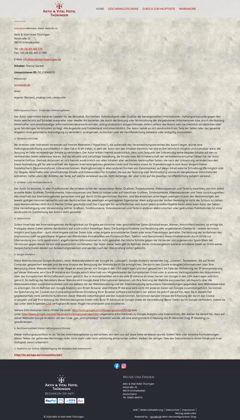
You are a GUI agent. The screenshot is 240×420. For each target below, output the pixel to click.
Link (48, 303)
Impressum (188, 409)
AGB (135, 409)
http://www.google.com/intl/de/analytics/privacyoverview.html (60, 314)
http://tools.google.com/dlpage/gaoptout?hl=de (101, 310)
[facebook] (116, 365)
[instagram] (123, 365)
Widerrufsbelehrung (151, 409)
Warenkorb (187, 9)
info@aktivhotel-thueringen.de (42, 59)
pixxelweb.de (22, 85)
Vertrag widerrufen (185, 413)
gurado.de (156, 416)
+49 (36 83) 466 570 (30, 49)
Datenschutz (172, 409)
